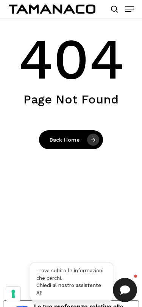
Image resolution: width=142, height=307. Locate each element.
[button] (129, 9)
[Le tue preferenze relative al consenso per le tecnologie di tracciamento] (13, 294)
